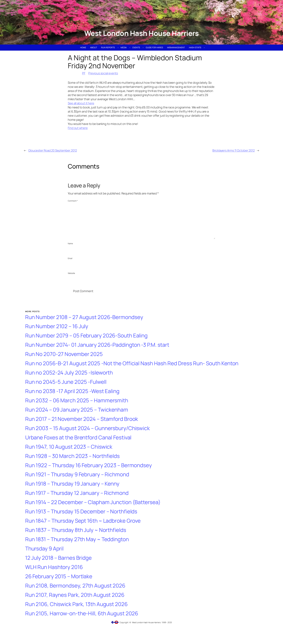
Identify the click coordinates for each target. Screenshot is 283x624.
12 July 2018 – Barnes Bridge (58, 558)
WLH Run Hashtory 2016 (54, 567)
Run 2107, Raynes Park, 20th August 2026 (74, 595)
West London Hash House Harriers (141, 33)
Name (70, 243)
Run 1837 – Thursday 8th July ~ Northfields (75, 530)
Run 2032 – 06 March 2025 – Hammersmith (76, 400)
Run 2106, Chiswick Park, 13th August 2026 (76, 604)
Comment (73, 200)
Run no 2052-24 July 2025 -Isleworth (69, 373)
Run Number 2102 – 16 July (56, 326)
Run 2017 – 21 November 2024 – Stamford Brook (81, 419)
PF (83, 73)
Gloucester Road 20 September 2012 (52, 150)
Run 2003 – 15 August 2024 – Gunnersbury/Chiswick (87, 428)
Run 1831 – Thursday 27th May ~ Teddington (77, 539)
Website (71, 273)
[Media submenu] (129, 47)
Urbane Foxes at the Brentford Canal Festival (78, 438)
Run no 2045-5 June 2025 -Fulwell (65, 382)
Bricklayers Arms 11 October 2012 (233, 150)
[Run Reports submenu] (118, 47)
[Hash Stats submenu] (204, 47)
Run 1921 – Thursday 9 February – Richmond (77, 474)
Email (70, 258)
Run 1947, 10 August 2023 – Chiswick (68, 447)
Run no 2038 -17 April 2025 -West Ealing (72, 391)
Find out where (78, 128)
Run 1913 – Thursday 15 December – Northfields (81, 512)
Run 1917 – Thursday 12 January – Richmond (77, 493)
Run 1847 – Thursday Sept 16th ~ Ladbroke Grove (83, 521)
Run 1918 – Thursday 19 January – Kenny (72, 484)
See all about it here (81, 103)
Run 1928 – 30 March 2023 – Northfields (72, 456)
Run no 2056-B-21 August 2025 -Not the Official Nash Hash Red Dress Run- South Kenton (131, 363)
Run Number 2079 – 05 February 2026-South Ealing (86, 336)
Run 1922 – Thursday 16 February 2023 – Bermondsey (88, 465)
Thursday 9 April (44, 549)
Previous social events (103, 73)
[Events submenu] (143, 47)
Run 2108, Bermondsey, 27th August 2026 (75, 586)
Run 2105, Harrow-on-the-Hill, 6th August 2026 (81, 613)
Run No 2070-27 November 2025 (64, 354)
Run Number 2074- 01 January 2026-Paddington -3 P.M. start (97, 345)
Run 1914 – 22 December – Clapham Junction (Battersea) (93, 502)
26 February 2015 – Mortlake (58, 576)
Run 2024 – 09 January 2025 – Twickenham (76, 410)
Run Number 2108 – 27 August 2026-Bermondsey (84, 317)
